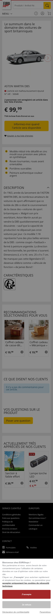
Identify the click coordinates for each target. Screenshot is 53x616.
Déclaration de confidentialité (15, 612)
